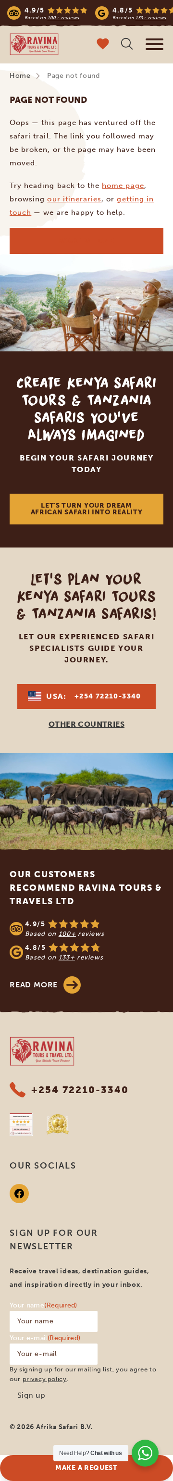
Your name (43, 1305)
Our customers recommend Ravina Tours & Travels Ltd (86, 888)
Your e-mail (45, 1338)
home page (123, 185)
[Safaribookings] (21, 1124)
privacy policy (45, 1378)
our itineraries (74, 199)
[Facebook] (19, 1193)
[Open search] (127, 45)
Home (20, 76)
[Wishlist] (103, 45)
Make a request (86, 1468)
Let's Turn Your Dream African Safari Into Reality (87, 508)
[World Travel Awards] (57, 1124)
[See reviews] (86, 940)
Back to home (86, 240)
